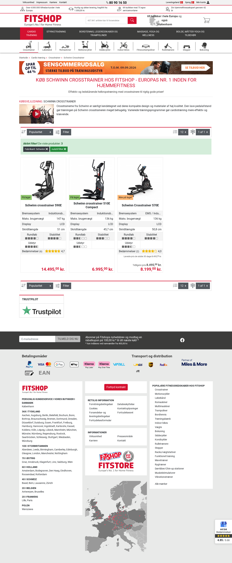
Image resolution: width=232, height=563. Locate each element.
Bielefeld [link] (53, 415)
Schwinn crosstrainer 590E (43, 205)
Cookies (93, 408)
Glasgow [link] (26, 453)
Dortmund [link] (61, 418)
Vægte (158, 427)
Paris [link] (29, 500)
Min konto (201, 2)
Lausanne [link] (40, 483)
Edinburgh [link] (71, 449)
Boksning (160, 431)
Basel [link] (25, 483)
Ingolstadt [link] (49, 426)
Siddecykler (161, 435)
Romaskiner (161, 402)
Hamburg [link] (27, 426)
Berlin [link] (45, 415)
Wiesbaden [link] (64, 437)
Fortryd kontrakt (116, 387)
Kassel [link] (70, 426)
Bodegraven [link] (41, 470)
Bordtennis (160, 414)
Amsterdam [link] (28, 470)
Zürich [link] (49, 483)
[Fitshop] (43, 20)
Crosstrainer (54, 57)
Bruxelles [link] (39, 491)
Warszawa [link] (27, 509)
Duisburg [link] (39, 422)
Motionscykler (162, 393)
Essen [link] (48, 422)
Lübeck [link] (49, 429)
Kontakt (63, 2)
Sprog (188, 2)
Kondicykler (161, 439)
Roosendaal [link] (28, 474)
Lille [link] (24, 500)
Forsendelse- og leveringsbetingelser (99, 414)
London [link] (36, 453)
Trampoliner (161, 410)
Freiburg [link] (67, 422)
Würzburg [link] (27, 441)
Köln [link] (33, 429)
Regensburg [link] (49, 433)
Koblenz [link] (26, 429)
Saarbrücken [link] (28, 437)
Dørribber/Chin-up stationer (169, 468)
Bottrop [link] (26, 418)
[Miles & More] (194, 362)
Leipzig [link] (41, 429)
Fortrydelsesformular (100, 420)
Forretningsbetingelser (101, 404)
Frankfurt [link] (57, 422)
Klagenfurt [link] (45, 462)
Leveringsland (172, 2)
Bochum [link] (63, 415)
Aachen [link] (26, 415)
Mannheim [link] (60, 429)
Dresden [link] (72, 418)
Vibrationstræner (164, 477)
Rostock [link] (60, 433)
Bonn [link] (72, 415)
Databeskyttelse (125, 404)
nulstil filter (58, 149)
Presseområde (125, 436)
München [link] (71, 429)
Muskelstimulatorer (165, 472)
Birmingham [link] (46, 449)
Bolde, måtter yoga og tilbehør (190, 33)
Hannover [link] (38, 426)
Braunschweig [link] (38, 418)
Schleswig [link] (41, 437)
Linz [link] (54, 462)
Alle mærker (161, 483)
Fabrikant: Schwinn (35, 149)
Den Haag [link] (54, 470)
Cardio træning (31, 33)
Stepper (159, 447)
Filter (66, 132)
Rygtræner (160, 464)
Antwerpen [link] (27, 491)
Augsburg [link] (36, 415)
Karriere (53, 2)
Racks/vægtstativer (165, 452)
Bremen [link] (51, 418)
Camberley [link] (59, 449)
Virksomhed (28, 2)
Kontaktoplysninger (127, 408)
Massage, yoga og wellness (148, 33)
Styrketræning (56, 31)
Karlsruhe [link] (61, 426)
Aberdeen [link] (27, 449)
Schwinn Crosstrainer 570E (140, 205)
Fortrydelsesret (125, 412)
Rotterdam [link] (41, 474)
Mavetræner (161, 460)
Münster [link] (26, 433)
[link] (41, 310)
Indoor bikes (161, 423)
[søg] (132, 20)
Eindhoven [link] (66, 470)
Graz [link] (24, 462)
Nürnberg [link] (37, 433)
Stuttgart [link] (53, 437)
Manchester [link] (47, 453)
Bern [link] (31, 483)
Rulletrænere (161, 443)
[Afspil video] (36, 114)
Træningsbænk (163, 418)
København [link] (28, 406)
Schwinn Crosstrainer (74, 57)
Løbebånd (160, 398)
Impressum (41, 2)
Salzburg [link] (62, 462)
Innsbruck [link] (33, 462)
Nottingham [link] (61, 453)
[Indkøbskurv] (207, 20)
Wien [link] (70, 462)
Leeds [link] (36, 449)
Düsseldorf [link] (27, 422)
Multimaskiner (162, 406)
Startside (23, 57)
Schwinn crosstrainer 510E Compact (92, 205)
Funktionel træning (165, 456)
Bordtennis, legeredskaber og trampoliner (98, 33)
